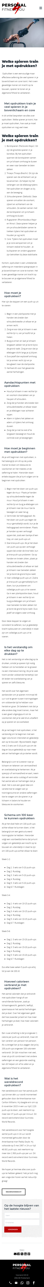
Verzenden (13, 1229)
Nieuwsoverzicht (13, 1192)
